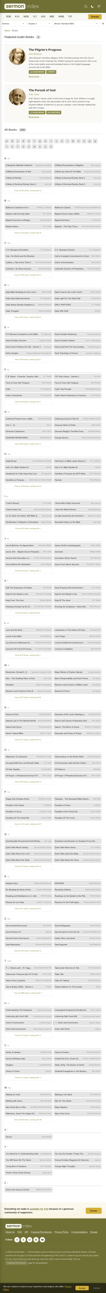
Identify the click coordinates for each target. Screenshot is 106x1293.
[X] (23, 1239)
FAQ (19, 1232)
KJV (17, 16)
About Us (10, 1232)
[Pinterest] (36, 1239)
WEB (26, 16)
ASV (43, 16)
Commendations (79, 1232)
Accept (82, 1288)
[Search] (86, 6)
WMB (61, 16)
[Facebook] (17, 1239)
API (26, 1232)
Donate (95, 16)
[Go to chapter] (102, 23)
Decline (97, 1288)
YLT (35, 16)
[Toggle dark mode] (92, 6)
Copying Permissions (41, 1232)
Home (7, 31)
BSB (8, 16)
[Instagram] (29, 1239)
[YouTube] (42, 1239)
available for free (39, 1208)
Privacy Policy (62, 1232)
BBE (52, 16)
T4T (70, 16)
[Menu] (99, 6)
